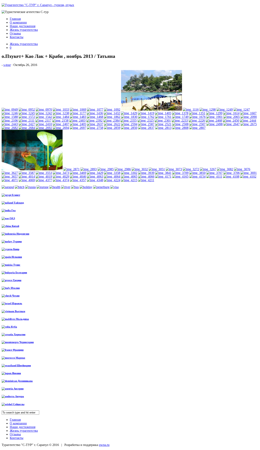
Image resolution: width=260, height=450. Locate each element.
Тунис (16, 264)
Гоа (13, 210)
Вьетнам (19, 311)
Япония (16, 373)
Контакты (16, 37)
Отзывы (15, 33)
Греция (16, 280)
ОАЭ (12, 218)
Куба (13, 326)
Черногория (26, 342)
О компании (18, 22)
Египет (15, 194)
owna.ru (104, 445)
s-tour (7, 65)
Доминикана (25, 380)
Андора (19, 396)
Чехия (15, 295)
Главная (15, 19)
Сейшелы (18, 404)
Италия (15, 287)
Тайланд (18, 202)
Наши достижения (22, 26)
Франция (18, 349)
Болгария (21, 272)
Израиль (16, 303)
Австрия (18, 388)
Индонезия (22, 233)
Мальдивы (22, 319)
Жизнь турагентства (24, 29)
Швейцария (23, 365)
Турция (17, 241)
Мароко (20, 357)
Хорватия (19, 334)
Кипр (16, 249)
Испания (16, 256)
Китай (15, 226)
